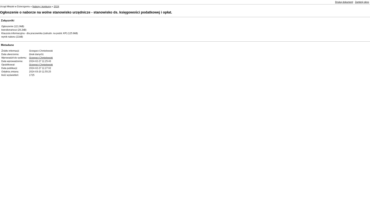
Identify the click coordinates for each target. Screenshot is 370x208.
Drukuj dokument (344, 2)
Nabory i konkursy (41, 6)
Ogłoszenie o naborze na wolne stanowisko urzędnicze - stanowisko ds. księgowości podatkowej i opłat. (86, 12)
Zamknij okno (362, 2)
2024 (56, 6)
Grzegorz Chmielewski (41, 57)
